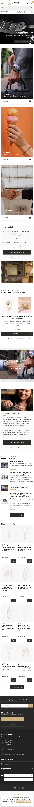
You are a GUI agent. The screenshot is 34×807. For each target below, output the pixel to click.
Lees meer (13, 469)
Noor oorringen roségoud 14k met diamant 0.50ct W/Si (24, 666)
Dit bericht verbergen (23, 801)
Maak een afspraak (17, 258)
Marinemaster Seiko (16, 461)
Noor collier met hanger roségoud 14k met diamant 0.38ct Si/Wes (8, 548)
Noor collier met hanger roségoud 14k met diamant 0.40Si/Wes (8, 667)
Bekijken (15, 334)
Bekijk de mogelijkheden (17, 442)
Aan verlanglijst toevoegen (16, 339)
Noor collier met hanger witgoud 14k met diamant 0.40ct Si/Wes (24, 627)
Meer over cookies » (17, 803)
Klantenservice (12, 719)
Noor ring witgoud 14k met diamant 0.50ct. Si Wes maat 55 (8, 627)
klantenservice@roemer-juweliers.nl (15, 754)
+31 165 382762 (9, 749)
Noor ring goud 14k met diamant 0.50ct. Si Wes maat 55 (24, 587)
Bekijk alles (16, 515)
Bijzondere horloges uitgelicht (19, 487)
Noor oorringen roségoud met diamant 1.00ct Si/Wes (7, 588)
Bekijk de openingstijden (17, 252)
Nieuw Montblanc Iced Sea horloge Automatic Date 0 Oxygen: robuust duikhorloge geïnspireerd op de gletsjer (21, 495)
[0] (32, 3)
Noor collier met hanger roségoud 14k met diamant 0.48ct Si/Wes (24, 548)
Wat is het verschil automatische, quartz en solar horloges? (20, 473)
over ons (12, 724)
